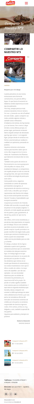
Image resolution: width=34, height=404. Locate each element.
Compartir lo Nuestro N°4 (19, 360)
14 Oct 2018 (18, 363)
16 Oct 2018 (18, 353)
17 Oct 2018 (18, 344)
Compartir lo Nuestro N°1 (19, 341)
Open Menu (26, 3)
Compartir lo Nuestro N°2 (19, 350)
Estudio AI (17, 402)
